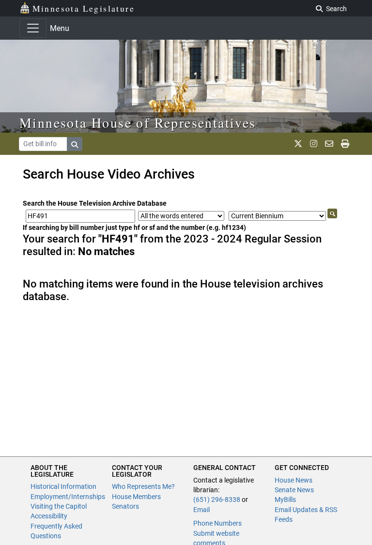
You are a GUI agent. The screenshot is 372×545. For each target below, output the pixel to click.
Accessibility (49, 516)
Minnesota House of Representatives (137, 122)
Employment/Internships (68, 496)
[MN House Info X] (298, 143)
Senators (125, 506)
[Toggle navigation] (32, 28)
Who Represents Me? (143, 486)
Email (201, 510)
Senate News (294, 490)
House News (293, 480)
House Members (136, 496)
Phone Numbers (217, 523)
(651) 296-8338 (216, 499)
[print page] (345, 143)
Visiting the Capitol (59, 506)
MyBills (285, 499)
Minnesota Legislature (83, 8)
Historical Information (63, 486)
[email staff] (329, 143)
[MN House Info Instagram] (313, 143)
